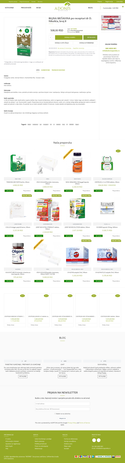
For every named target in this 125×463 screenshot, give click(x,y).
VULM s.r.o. (107, 224)
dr (50, 124)
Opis (37, 70)
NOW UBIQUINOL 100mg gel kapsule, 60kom (77, 183)
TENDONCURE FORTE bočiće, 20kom (17, 182)
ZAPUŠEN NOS (102, 365)
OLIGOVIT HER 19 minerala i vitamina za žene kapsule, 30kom (17, 273)
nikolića (58, 124)
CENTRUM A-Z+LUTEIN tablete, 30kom (107, 182)
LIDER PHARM (18, 224)
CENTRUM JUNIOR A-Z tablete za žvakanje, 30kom (38, 316)
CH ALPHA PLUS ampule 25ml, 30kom (107, 272)
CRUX (47, 179)
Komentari (45, 70)
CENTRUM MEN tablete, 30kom (110, 316)
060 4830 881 (111, 48)
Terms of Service (85, 423)
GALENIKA (17, 269)
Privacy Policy (72, 423)
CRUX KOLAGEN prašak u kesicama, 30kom (48, 183)
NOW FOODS (77, 179)
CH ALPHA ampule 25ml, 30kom (77, 272)
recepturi (45, 124)
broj (63, 124)
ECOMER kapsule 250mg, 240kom (107, 227)
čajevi (77, 124)
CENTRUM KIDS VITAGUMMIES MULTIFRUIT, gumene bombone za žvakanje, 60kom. (86, 316)
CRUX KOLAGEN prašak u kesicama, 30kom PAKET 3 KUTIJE (48, 273)
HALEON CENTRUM (107, 179)
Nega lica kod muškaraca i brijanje (62, 365)
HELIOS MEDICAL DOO (77, 269)
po (40, 124)
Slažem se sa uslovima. (63, 414)
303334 (71, 124)
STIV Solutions (9, 459)
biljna (29, 124)
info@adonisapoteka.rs (111, 51)
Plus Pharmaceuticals (77, 30)
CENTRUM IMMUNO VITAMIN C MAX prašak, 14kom (14, 316)
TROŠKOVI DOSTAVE (58, 70)
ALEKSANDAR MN (47, 224)
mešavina (35, 124)
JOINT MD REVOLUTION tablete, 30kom (77, 227)
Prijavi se (62, 418)
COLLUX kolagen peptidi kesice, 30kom (18, 227)
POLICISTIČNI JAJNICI (22, 365)
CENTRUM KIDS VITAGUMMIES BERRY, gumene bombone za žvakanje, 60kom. (62, 316)
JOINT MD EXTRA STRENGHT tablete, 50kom (47, 228)
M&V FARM (18, 179)
